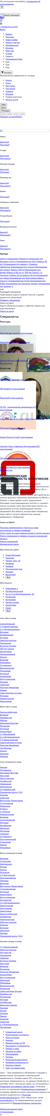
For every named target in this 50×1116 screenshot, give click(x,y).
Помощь (9, 1057)
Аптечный (4, 673)
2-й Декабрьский (7, 789)
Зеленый (9, 566)
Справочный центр (14, 1032)
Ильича (3, 657)
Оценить (9, 91)
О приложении (6, 1111)
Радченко (4, 695)
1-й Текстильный (7, 875)
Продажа (10, 37)
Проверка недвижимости (17, 1062)
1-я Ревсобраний (7, 734)
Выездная (4, 883)
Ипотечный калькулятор (17, 1059)
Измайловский (6, 635)
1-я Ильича (5, 811)
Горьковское (5, 643)
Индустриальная (7, 679)
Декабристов (6, 717)
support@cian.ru (7, 1100)
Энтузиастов (5, 900)
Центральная (6, 786)
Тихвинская (5, 806)
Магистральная (7, 778)
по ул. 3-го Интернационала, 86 (20, 594)
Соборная (4, 833)
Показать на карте (8, 116)
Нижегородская (7, 919)
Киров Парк (11, 605)
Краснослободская (8, 712)
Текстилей (4, 775)
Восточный (11, 574)
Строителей (5, 842)
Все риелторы (6, 363)
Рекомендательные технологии (27, 1103)
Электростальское (8, 640)
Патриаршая (5, 770)
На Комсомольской (14, 591)
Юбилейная (5, 662)
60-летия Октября (8, 646)
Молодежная (6, 908)
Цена (3, 107)
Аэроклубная (6, 651)
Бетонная (4, 632)
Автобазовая (5, 825)
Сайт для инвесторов (15, 1068)
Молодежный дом (14, 569)
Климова (4, 682)
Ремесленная (6, 701)
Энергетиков (5, 911)
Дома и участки (13, 42)
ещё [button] (2, 289)
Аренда (9, 34)
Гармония (10, 558)
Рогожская (5, 726)
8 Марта (4, 808)
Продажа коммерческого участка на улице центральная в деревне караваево (19, 529)
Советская (4, 684)
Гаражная (4, 753)
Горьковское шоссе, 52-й (11, 792)
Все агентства (6, 470)
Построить (10, 88)
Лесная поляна (12, 602)
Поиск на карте (12, 1037)
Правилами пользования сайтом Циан (17, 1086)
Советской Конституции (11, 693)
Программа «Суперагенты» (18, 1045)
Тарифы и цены (12, 1048)
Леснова (4, 933)
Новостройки (12, 39)
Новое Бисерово (13, 555)
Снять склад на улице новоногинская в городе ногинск (25, 533)
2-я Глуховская (6, 803)
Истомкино (11, 599)
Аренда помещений (9, 541)
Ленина (3, 690)
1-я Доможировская (9, 1024)
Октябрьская (6, 748)
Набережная (5, 784)
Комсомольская (7, 668)
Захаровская (5, 676)
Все (8, 577)
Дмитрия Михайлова (9, 687)
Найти (19, 116)
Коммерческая (12, 45)
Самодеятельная (7, 623)
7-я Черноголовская (9, 626)
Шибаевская (5, 916)
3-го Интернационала (10, 629)
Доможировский (7, 654)
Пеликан (9, 571)
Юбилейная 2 (12, 588)
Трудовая (4, 637)
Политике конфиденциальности (15, 1096)
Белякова (4, 659)
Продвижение (12, 1054)
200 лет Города (7, 648)
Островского (6, 665)
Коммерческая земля (9, 544)
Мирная (3, 767)
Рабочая (3, 720)
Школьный (5, 980)
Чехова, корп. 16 (13, 560)
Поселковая (5, 670)
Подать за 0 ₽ (12, 99)
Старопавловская (8, 889)
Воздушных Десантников (11, 800)
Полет (8, 608)
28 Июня (4, 1013)
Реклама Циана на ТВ (15, 1043)
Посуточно (10, 85)
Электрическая (6, 905)
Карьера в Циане (13, 1065)
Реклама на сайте (13, 1051)
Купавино (10, 563)
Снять (8, 83)
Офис (3, 104)
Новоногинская (7, 698)
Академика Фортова (9, 723)
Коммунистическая (8, 1005)
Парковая (4, 880)
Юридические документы (17, 1034)
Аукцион (9, 1040)
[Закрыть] (2, 7)
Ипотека (9, 48)
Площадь (5, 110)
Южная (3, 866)
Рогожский (10, 596)
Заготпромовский (8, 839)
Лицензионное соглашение (33, 1089)
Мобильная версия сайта (11, 1109)
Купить (9, 80)
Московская (5, 996)
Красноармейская (8, 878)
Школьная (4, 828)
